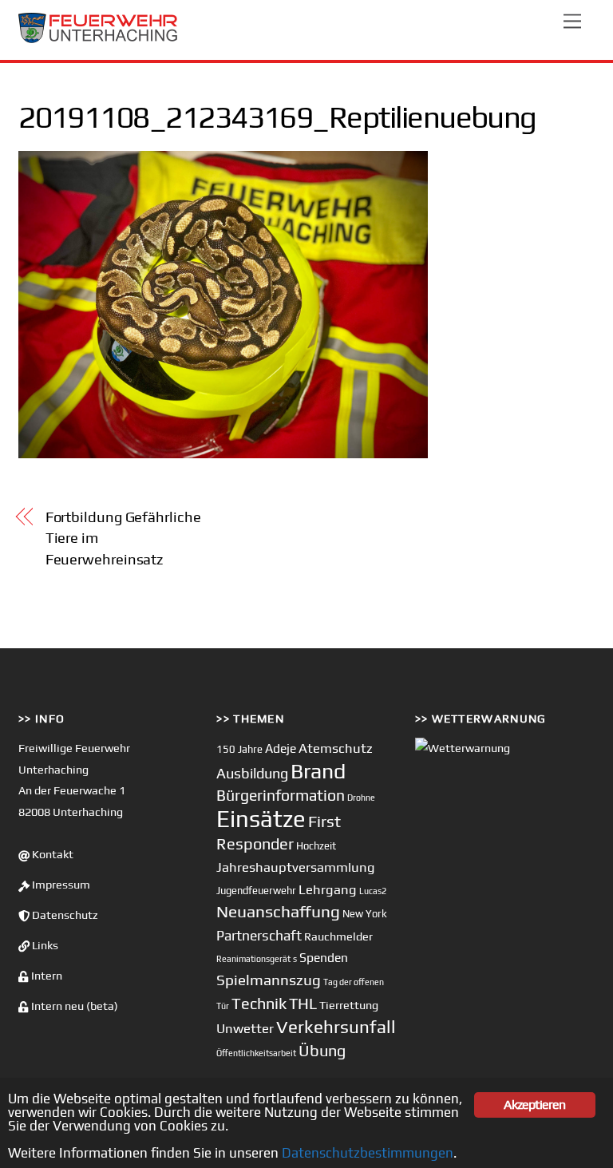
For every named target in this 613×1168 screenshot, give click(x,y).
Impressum (60, 884)
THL (303, 1003)
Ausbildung (252, 773)
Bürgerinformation (280, 795)
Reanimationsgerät (253, 959)
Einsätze (261, 819)
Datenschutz (64, 915)
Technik (259, 1003)
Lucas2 (372, 891)
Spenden (323, 957)
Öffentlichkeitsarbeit (256, 1053)
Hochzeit (316, 846)
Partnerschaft (259, 936)
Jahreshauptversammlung (295, 867)
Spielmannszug (268, 979)
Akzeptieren (534, 1104)
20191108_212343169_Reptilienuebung (277, 116)
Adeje (280, 748)
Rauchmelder (338, 936)
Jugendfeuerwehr (256, 891)
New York (364, 914)
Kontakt (51, 854)
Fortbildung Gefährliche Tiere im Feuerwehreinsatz (123, 538)
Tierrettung (348, 1005)
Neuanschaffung (278, 911)
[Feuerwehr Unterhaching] (98, 39)
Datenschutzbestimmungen (367, 1153)
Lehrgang (328, 889)
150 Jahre (239, 749)
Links (44, 945)
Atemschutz (336, 748)
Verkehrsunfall (336, 1026)
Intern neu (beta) (73, 1006)
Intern (45, 975)
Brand (318, 770)
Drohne (361, 797)
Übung (322, 1050)
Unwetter (245, 1028)
